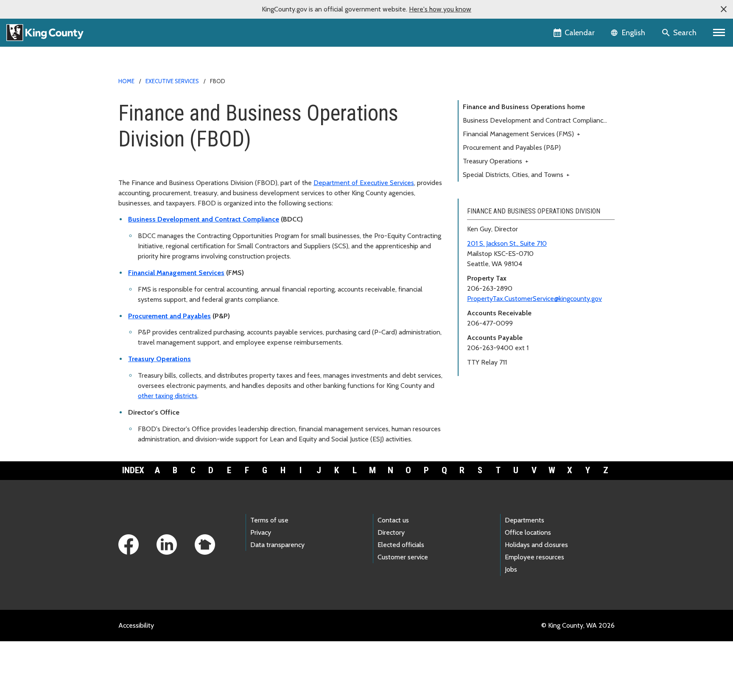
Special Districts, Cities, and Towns (516, 175)
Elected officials (401, 545)
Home (126, 81)
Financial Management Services (176, 273)
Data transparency (277, 545)
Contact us (393, 520)
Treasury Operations (159, 359)
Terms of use (269, 520)
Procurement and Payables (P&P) (512, 147)
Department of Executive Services (363, 183)
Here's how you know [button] (440, 9)
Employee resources (534, 557)
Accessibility (136, 625)
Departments (524, 520)
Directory (391, 532)
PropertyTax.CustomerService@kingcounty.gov (534, 299)
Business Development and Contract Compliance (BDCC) (535, 121)
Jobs (511, 569)
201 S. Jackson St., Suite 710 (507, 243)
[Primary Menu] (719, 33)
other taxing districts (167, 396)
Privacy (260, 532)
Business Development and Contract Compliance (203, 219)
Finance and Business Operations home (524, 107)
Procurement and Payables (169, 316)
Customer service (403, 557)
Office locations (528, 532)
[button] (723, 9)
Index (133, 470)
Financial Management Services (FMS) (521, 134)
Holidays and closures (536, 545)
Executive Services (172, 81)
